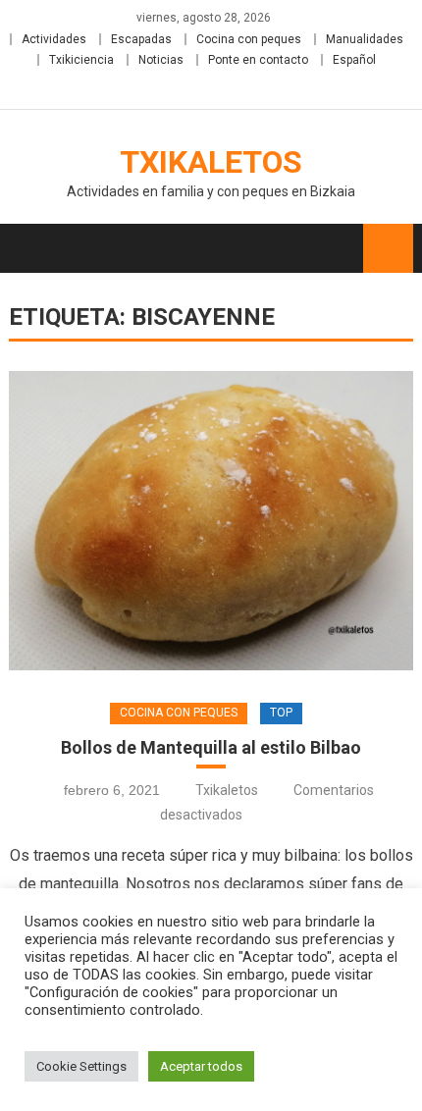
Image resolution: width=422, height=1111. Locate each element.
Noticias (161, 60)
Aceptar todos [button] (201, 1066)
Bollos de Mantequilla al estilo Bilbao (211, 747)
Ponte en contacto (258, 60)
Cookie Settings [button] (81, 1066)
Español (354, 60)
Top (281, 712)
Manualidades (364, 39)
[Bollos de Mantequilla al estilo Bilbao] (211, 520)
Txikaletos (211, 162)
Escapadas (141, 39)
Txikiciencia (81, 60)
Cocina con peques (248, 39)
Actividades (54, 39)
